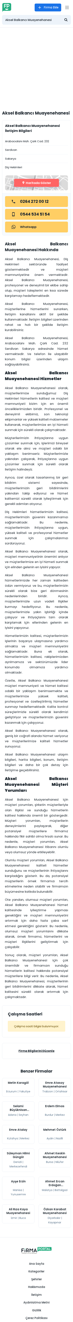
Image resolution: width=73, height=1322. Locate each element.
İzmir (14, 1218)
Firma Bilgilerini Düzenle (36, 1051)
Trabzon (47, 1091)
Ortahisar (61, 1091)
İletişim (36, 1295)
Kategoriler (36, 1271)
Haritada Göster (38, 183)
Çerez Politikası (36, 1318)
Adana (12, 1115)
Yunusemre (18, 1194)
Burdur (49, 1115)
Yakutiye (24, 1091)
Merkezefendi (18, 1166)
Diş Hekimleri (13, 167)
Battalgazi (61, 1190)
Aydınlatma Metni (36, 1302)
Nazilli (59, 1138)
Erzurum (11, 1091)
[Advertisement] (36, 66)
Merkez (60, 1115)
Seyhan (23, 1115)
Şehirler (36, 1279)
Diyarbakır (54, 1218)
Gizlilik (36, 1310)
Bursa (49, 1162)
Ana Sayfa (36, 1264)
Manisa (17, 1190)
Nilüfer (59, 1162)
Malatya (47, 1190)
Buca (22, 1218)
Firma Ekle (51, 7)
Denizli (17, 1162)
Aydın (50, 1138)
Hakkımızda (36, 1287)
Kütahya (12, 1138)
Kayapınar (54, 1222)
